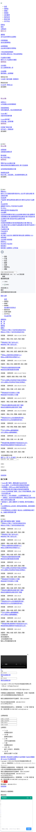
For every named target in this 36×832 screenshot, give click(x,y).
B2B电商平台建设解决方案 (18, 225)
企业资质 (3, 239)
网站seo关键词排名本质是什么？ (11, 357)
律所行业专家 (25, 200)
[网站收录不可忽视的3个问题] (10, 392)
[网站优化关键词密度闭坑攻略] (10, 367)
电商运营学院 (5, 210)
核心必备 (3, 98)
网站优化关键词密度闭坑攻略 (10, 369)
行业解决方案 (5, 229)
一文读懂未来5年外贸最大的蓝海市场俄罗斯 (15, 489)
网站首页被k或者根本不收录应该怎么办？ (14, 445)
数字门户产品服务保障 (8, 193)
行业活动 (9, 243)
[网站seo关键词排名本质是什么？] (11, 355)
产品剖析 (3, 200)
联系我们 (3, 246)
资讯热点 (13, 307)
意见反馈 (9, 757)
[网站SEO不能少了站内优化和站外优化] (13, 330)
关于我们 (3, 235)
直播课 (3, 206)
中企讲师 (20, 206)
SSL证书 (3, 85)
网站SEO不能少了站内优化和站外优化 (12, 332)
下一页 (10, 457)
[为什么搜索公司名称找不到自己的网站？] (14, 380)
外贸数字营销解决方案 (8, 223)
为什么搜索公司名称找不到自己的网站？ (13, 382)
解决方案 (7, 19)
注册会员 (3, 29)
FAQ (31, 235)
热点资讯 (3, 243)
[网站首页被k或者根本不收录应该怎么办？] (14, 443)
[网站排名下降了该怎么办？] (10, 342)
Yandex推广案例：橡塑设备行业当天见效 (14, 483)
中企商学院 (4, 204)
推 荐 (3, 321)
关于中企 (7, 21)
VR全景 (3, 79)
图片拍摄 (9, 79)
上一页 (6, 457)
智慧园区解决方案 (20, 223)
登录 (2, 27)
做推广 (6, 11)
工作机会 (15, 248)
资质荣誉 (3, 237)
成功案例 (7, 15)
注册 (5, 296)
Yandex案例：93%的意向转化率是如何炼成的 (15, 485)
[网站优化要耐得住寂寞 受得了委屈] (12, 405)
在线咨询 (3, 475)
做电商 (6, 13)
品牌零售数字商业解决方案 (19, 216)
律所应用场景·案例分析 (14, 200)
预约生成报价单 (5, 675)
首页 (5, 6)
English (5, 759)
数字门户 (3, 31)
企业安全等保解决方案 (8, 214)
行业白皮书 (4, 231)
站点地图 (22, 757)
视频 (5, 521)
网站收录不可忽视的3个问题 (9, 394)
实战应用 (3, 197)
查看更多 (3, 319)
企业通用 (3, 212)
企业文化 (9, 235)
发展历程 (15, 235)
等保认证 (9, 85)
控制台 (3, 24)
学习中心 (3, 208)
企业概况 (3, 233)
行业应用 (3, 220)
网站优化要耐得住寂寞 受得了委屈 (11, 407)
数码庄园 (21, 235)
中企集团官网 (12, 759)
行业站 (28, 757)
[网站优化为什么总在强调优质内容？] (12, 417)
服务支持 (7, 17)
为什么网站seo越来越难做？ (9, 432)
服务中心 (18, 193)
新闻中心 (3, 241)
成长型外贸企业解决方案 (17, 218)
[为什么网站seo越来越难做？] (10, 430)
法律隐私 (27, 235)
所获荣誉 (9, 239)
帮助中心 (3, 191)
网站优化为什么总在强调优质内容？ (12, 420)
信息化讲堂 (29, 193)
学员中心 (8, 206)
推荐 (2, 521)
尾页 (14, 457)
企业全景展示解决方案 (22, 214)
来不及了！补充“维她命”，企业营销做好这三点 (16, 495)
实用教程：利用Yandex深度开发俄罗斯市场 (15, 487)
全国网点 (9, 248)
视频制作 (16, 79)
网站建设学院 (13, 210)
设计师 (23, 193)
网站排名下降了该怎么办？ (9, 344)
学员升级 (14, 206)
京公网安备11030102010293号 (22, 763)
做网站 (6, 8)
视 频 (3, 323)
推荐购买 (3, 62)
